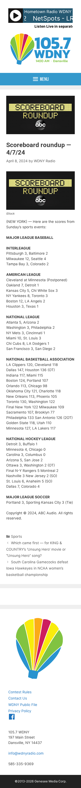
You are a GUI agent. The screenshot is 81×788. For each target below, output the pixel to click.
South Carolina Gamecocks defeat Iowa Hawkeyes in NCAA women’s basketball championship (37, 568)
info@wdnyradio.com (26, 753)
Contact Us (17, 698)
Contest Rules (20, 692)
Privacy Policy (19, 711)
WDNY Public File (22, 705)
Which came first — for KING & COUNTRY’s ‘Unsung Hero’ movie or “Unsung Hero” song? (36, 549)
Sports (16, 536)
